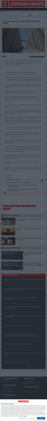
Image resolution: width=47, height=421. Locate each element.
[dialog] (23, 410)
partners (7, 405)
